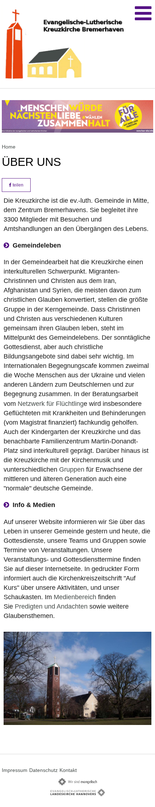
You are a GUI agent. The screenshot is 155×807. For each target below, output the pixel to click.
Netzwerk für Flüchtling (51, 403)
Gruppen (71, 469)
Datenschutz (43, 770)
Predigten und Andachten (51, 606)
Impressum (14, 770)
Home (8, 147)
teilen (17, 185)
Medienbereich (75, 597)
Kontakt (68, 770)
